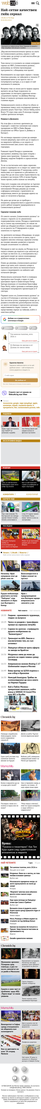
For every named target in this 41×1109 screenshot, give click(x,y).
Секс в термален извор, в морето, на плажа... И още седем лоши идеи (30, 785)
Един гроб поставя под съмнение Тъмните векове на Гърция (10, 758)
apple (35, 403)
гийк (38, 407)
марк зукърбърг (26, 403)
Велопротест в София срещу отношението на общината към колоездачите (10, 1028)
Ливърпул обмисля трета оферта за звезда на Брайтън (23, 648)
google (16, 403)
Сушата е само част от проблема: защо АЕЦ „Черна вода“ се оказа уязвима (10, 992)
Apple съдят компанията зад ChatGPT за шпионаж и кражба (10, 431)
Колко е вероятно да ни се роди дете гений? (10, 784)
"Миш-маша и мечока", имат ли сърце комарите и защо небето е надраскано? (30, 807)
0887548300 (27, 1088)
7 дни (30, 863)
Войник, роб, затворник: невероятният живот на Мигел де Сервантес (30, 758)
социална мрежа (25, 405)
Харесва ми (22, 328)
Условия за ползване (8, 1090)
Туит (34, 328)
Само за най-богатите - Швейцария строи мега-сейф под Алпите (10, 485)
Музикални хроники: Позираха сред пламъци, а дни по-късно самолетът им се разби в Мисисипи (10, 967)
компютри (7, 405)
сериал (15, 405)
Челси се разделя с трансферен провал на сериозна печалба (23, 623)
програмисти (8, 407)
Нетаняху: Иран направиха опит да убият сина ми (9, 576)
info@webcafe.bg (15, 1088)
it (33, 405)
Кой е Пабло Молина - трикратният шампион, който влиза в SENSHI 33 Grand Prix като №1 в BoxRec (22, 690)
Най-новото (22, 610)
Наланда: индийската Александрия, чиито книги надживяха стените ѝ (9, 737)
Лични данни (21, 1090)
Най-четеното (35, 610)
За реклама (30, 1090)
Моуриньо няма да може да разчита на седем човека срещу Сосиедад (23, 657)
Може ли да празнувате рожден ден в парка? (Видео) (30, 543)
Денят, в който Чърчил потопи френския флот (30, 735)
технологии (7, 403)
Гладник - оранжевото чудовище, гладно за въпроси (24, 616)
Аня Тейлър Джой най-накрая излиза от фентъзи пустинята (30, 431)
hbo (15, 407)
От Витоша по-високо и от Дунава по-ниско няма (21, 346)
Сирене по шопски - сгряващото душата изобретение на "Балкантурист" (23, 631)
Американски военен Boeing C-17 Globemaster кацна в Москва (24, 665)
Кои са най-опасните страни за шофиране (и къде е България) (30, 485)
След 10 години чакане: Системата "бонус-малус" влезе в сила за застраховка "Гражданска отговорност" (30, 517)
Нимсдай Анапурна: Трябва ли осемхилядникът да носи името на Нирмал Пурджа (10, 544)
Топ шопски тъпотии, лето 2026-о (21, 335)
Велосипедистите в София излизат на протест (29, 576)
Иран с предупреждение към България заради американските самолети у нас (30, 598)
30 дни (37, 863)
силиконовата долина (26, 407)
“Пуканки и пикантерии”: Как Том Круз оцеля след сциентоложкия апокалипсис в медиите (19, 849)
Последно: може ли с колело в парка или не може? (9, 806)
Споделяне (9, 328)
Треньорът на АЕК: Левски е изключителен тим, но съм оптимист (21, 641)
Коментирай (32, 494)
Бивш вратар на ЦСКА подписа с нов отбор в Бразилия (23, 671)
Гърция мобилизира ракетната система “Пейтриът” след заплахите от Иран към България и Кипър (9, 599)
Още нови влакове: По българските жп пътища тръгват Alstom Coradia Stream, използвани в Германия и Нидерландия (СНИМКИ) (10, 517)
